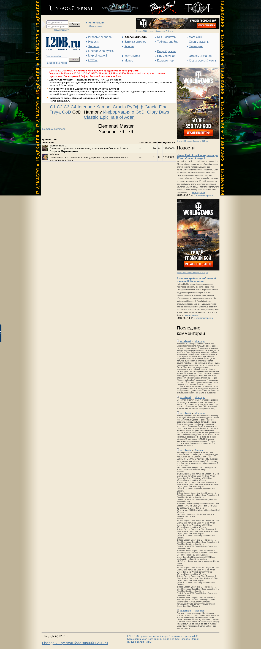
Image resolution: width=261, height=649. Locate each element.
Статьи (92, 60)
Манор (128, 60)
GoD (66, 111)
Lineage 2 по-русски (101, 50)
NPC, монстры (166, 37)
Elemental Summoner (54, 128)
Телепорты (196, 46)
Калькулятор (165, 60)
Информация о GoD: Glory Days (136, 111)
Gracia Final (157, 106)
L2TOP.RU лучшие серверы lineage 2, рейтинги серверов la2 (162, 636)
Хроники (93, 46)
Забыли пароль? (61, 30)
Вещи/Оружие (166, 51)
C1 (53, 106)
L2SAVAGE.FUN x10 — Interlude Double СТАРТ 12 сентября (85, 79)
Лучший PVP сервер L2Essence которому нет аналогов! (84, 88)
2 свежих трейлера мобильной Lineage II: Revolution (196, 279)
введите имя (54, 22)
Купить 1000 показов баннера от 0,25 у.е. (192, 141)
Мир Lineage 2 (97, 55)
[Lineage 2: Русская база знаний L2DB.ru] (61, 49)
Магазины (195, 37)
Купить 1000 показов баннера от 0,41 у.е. (154, 31)
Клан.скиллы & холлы (203, 60)
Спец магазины (199, 41)
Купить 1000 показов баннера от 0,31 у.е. (192, 273)
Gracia (119, 106)
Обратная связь (95, 26)
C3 (66, 106)
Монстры (200, 341)
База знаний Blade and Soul (164, 638)
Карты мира (132, 55)
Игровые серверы (100, 37)
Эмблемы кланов (200, 55)
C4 (73, 106)
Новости (93, 41)
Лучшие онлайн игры (139, 641)
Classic (91, 117)
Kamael (104, 106)
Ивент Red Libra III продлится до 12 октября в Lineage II (197, 157)
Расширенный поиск (56, 63)
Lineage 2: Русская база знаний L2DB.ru (75, 643)
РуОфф (135, 106)
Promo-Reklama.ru (59, 100)
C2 (59, 106)
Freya (55, 111)
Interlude (86, 106)
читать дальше (198, 192)
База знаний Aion (137, 638)
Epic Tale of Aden (117, 117)
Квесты (129, 46)
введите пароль (56, 26)
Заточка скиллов (135, 41)
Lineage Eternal (190, 638)
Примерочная (166, 55)
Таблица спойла (167, 41)
